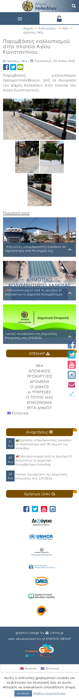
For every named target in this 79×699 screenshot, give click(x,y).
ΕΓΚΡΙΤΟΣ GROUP (58, 638)
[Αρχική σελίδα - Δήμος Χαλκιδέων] (39, 5)
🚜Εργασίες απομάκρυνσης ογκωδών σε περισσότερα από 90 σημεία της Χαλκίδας (43, 444)
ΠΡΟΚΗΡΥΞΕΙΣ (39, 376)
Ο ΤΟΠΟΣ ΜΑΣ (39, 397)
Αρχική (28, 28)
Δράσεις (29, 32)
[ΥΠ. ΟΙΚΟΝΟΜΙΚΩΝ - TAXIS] (41, 566)
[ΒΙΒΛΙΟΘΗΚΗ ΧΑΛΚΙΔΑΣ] (41, 596)
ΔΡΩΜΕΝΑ (39, 381)
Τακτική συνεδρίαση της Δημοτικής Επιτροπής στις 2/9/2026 (41, 476)
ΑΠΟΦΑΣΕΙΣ (39, 371)
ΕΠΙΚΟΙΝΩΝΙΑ (39, 402)
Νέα (65, 28)
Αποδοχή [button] (23, 693)
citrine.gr (56, 632)
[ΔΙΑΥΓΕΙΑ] (41, 522)
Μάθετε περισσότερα (49, 693)
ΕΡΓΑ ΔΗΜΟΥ (39, 408)
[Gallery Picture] (27, 171)
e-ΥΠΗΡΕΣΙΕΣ (39, 392)
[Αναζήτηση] (74, 6)
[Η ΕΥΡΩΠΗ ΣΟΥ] (41, 610)
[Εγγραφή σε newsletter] (72, 384)
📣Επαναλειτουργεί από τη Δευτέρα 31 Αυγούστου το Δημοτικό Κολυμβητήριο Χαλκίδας (44, 460)
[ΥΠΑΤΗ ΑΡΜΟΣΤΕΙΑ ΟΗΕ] (41, 536)
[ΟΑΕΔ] (41, 581)
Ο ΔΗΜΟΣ (39, 386)
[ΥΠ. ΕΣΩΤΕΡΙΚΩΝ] (41, 551)
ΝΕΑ (39, 365)
